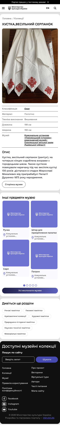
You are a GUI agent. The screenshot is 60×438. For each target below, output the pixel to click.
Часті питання (39, 386)
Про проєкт (37, 368)
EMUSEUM (48, 418)
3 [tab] (30, 285)
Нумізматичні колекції (15, 316)
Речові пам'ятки (12, 310)
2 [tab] (27, 285)
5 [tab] (36, 285)
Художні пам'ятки (40, 316)
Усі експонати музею (30, 290)
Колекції (6, 373)
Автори (35, 382)
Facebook (13, 398)
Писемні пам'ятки (34, 310)
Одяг (27, 109)
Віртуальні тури (40, 377)
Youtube (12, 409)
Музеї (5, 378)
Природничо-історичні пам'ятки (19, 322)
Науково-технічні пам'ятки (17, 328)
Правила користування (15, 383)
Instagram (13, 404)
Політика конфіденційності (12, 389)
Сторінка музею (14, 184)
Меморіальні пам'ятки (15, 334)
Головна (6, 368)
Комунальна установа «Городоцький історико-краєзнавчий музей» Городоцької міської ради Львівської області (38, 140)
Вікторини (37, 372)
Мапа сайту (37, 391)
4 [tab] (33, 285)
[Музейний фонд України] (18, 8)
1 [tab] (24, 285)
